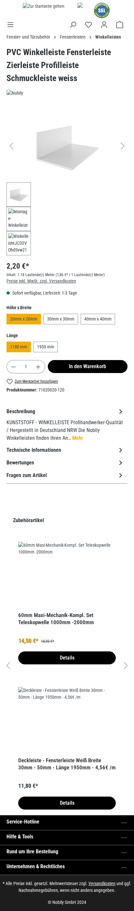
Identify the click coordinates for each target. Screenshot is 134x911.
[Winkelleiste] (66, 146)
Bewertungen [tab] (20, 463)
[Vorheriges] (11, 146)
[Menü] (12, 24)
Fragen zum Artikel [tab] (27, 475)
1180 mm (18, 346)
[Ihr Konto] (104, 24)
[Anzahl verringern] (13, 366)
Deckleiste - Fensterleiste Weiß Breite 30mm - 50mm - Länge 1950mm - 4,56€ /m (67, 764)
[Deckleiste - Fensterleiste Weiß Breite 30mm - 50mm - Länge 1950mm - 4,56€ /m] (67, 719)
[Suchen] (73, 24)
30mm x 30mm (60, 318)
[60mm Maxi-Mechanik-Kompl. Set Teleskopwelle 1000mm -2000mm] (67, 574)
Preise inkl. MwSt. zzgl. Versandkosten (41, 281)
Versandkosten (101, 883)
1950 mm (45, 346)
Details (67, 658)
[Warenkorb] (119, 24)
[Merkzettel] (88, 24)
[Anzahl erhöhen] (38, 366)
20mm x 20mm (23, 318)
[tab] (65, 424)
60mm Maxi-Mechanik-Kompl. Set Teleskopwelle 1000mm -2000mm (56, 618)
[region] (67, 182)
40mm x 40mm (98, 318)
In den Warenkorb (87, 366)
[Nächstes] (122, 146)
